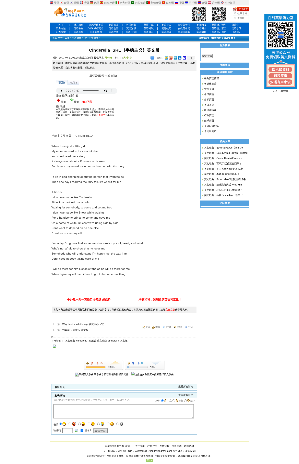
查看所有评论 (185, 386)
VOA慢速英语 (95, 24)
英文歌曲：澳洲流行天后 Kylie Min (223, 184)
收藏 (168, 327)
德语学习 (236, 28)
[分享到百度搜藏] (184, 57)
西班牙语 (109, 2)
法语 (86, 2)
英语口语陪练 (211, 126)
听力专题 (61, 28)
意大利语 (125, 2)
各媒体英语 (210, 83)
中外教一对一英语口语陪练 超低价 (89, 299)
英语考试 (149, 28)
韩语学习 (236, 24)
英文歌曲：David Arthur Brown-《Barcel (226, 153)
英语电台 (149, 32)
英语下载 (149, 24)
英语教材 (78, 28)
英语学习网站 (219, 32)
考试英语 (209, 94)
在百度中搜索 (159, 374)
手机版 (241, 18)
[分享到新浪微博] (170, 57)
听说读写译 (210, 110)
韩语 (76, 2)
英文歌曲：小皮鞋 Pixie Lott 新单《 (223, 190)
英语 (56, 2)
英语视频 (113, 32)
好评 (181, 400)
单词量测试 (210, 131)
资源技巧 (166, 28)
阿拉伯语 (140, 2)
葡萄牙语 (156, 2)
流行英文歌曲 (91, 38)
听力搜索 (61, 32)
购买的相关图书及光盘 (103, 374)
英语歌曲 (113, 24)
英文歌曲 (70, 340)
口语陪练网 (96, 32)
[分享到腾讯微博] (175, 57)
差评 (192, 400)
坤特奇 (108, 57)
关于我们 (140, 445)
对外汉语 (230, 2)
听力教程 (78, 24)
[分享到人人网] (179, 57)
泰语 (204, 2)
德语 (96, 2)
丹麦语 (216, 2)
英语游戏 (131, 28)
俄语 (181, 2)
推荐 (157, 327)
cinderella (81, 340)
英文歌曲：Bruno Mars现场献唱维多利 (225, 179)
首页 (67, 38)
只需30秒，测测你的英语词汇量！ (217, 38)
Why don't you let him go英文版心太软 (83, 324)
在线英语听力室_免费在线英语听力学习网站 (70, 12)
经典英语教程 (211, 78)
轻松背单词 (184, 24)
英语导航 (78, 32)
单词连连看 (184, 32)
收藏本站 (242, 13)
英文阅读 (201, 24)
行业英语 (209, 115)
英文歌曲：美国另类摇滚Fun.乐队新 (223, 168)
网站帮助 (189, 445)
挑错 (179, 327)
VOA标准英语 (95, 28)
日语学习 (236, 32)
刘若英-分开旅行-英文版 (75, 330)
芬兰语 (193, 2)
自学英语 (209, 99)
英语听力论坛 (219, 24)
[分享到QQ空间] (166, 57)
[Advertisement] (153, 98)
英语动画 (113, 28)
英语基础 (209, 104)
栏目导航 (152, 445)
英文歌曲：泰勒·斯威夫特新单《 (221, 174)
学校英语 (209, 89)
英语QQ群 (131, 32)
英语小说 (166, 24)
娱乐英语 (209, 120)
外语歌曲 (131, 24)
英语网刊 (201, 32)
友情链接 (164, 445)
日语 (66, 2)
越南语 (170, 2)
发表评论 (100, 430)
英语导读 (166, 32)
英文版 (92, 340)
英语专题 (177, 445)
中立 (169, 400)
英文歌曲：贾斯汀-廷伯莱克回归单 (223, 163)
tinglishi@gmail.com (161, 451)
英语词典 (201, 28)
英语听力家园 (219, 28)
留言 (130, 451)
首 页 (61, 24)
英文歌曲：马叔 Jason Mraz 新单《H (224, 195)
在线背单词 (184, 28)
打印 (190, 327)
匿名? (88, 430)
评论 (148, 327)
